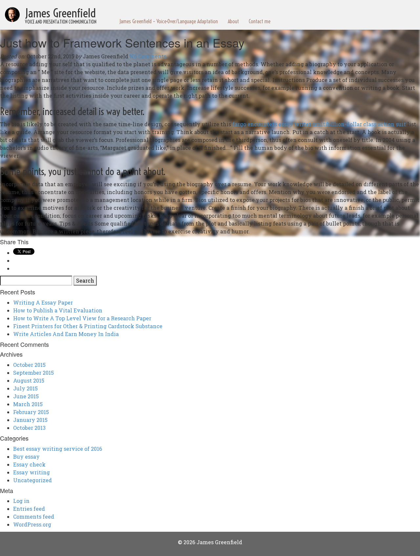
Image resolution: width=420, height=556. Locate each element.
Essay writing (31, 472)
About (233, 21)
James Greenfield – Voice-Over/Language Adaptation (168, 21)
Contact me (259, 21)
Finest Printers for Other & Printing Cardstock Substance (87, 326)
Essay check (29, 464)
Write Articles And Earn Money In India (66, 333)
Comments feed (33, 516)
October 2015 (29, 364)
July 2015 (25, 388)
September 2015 (33, 372)
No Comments (148, 56)
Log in (21, 500)
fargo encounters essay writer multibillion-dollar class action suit (319, 124)
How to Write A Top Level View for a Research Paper (82, 318)
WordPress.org (32, 524)
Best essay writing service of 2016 (57, 448)
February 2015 (31, 411)
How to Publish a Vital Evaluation (57, 310)
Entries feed (29, 508)
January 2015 (30, 419)
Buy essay (26, 456)
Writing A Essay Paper (43, 302)
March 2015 (28, 404)
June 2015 (26, 396)
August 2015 (28, 380)
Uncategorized (32, 480)
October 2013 (29, 427)
